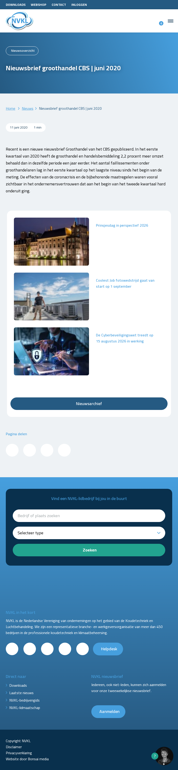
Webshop (38, 5)
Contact (59, 5)
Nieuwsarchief (89, 403)
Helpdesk (109, 649)
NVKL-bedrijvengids (24, 700)
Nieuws (27, 108)
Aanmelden (109, 711)
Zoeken (90, 550)
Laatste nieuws (21, 692)
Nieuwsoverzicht (23, 51)
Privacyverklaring (19, 752)
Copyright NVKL (18, 740)
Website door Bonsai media (27, 758)
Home (10, 108)
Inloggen (79, 5)
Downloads (15, 5)
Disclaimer (14, 746)
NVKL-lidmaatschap (24, 707)
